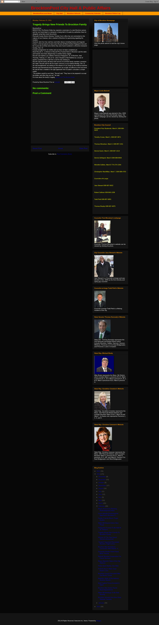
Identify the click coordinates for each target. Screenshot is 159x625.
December (102, 476)
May (100, 497)
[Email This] (65, 82)
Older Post (83, 148)
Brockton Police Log (112, 13)
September (103, 485)
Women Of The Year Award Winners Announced (107, 538)
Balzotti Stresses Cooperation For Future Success (109, 557)
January (101, 603)
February (102, 506)
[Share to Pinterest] (73, 82)
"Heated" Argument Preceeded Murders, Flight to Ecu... (108, 543)
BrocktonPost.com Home (42, 13)
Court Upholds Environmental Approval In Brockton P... (108, 514)
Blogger (98, 621)
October (101, 482)
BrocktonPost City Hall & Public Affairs (71, 8)
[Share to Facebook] (71, 82)
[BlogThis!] (67, 82)
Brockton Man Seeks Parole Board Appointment (107, 589)
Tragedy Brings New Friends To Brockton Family (109, 533)
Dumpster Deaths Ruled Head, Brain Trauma (108, 552)
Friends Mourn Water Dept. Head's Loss (107, 569)
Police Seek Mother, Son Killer (108, 566)
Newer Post (37, 148)
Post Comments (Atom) (64, 154)
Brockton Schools (73, 13)
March (101, 503)
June (100, 494)
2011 (98, 474)
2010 (99, 606)
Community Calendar (93, 13)
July (100, 491)
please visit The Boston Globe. (65, 77)
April (100, 500)
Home (60, 148)
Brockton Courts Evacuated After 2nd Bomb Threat (109, 574)
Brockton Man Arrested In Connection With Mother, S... (108, 548)
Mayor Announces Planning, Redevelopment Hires (107, 509)
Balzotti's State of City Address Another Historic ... (108, 579)
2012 (99, 471)
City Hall (59, 13)
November (102, 479)
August (101, 488)
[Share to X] (69, 82)
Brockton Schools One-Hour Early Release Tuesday (109, 598)
